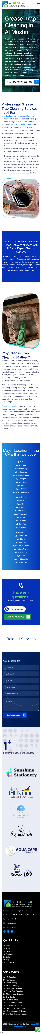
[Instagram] (8, 931)
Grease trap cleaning (10, 406)
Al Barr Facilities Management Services (19, 116)
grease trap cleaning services (22, 124)
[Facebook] (4, 931)
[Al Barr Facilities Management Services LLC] (14, 4)
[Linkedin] (12, 931)
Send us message (13, 715)
